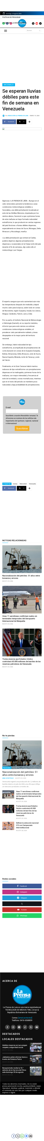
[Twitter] (31, 1027)
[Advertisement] (22, 58)
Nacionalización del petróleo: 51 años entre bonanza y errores (20, 773)
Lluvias (15, 484)
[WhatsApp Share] (22, 1136)
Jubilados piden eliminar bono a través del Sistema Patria (14, 1058)
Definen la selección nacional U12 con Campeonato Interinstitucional (27, 825)
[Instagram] (13, 1027)
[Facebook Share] (13, 1136)
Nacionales (9, 85)
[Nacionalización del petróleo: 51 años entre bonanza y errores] (22, 559)
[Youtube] (36, 1027)
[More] (29, 121)
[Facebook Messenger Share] (26, 1136)
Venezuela (32, 484)
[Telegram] (19, 1027)
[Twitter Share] (18, 1136)
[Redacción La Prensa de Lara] (3, 116)
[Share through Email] (30, 1136)
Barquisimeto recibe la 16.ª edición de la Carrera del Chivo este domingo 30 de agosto (14, 1070)
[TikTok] (25, 1027)
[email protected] (25, 1018)
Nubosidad (23, 484)
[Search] (40, 30)
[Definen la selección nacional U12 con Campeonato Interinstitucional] (8, 826)
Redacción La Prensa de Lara (18, 115)
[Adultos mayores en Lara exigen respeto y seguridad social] (36, 1047)
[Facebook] (7, 1027)
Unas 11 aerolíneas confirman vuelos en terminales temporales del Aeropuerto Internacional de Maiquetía (19, 618)
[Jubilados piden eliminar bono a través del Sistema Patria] (36, 1059)
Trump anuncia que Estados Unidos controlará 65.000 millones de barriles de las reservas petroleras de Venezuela (21, 661)
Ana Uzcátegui (8, 778)
